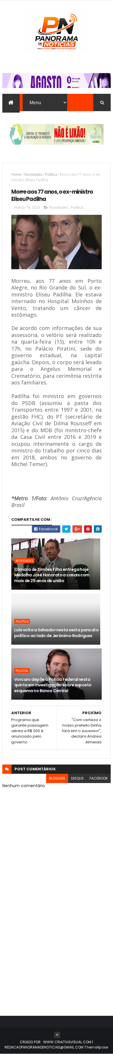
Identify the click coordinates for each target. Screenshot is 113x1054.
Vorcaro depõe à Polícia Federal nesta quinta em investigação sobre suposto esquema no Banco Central (53, 685)
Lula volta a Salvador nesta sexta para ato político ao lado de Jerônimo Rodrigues (56, 633)
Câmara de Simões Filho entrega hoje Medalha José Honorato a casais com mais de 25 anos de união (52, 575)
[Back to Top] (57, 1035)
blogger (57, 778)
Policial (22, 671)
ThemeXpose (96, 1047)
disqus (77, 778)
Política (51, 174)
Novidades (33, 174)
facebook (99, 778)
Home (16, 174)
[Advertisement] (56, 943)
